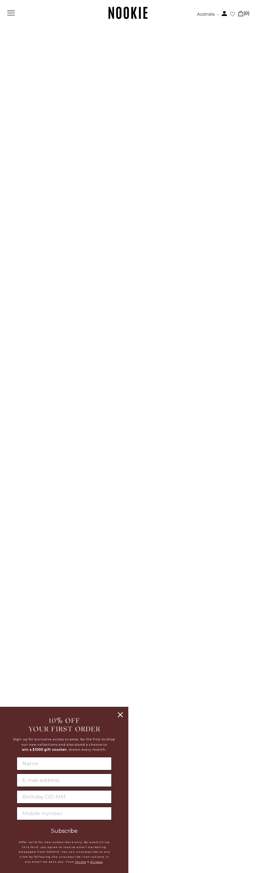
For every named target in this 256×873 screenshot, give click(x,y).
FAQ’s (124, 596)
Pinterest (141, 772)
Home (12, 39)
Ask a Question (236, 596)
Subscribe (64, 831)
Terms (80, 861)
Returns (139, 701)
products (32, 39)
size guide (239, 371)
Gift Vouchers (147, 718)
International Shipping (160, 693)
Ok (238, 839)
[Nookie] (128, 17)
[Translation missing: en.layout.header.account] (224, 13)
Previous (33, 54)
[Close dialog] (120, 714)
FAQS (134, 676)
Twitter (138, 756)
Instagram (142, 764)
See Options (52, 321)
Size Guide (16, 596)
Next (33, 292)
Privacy (96, 861)
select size (128, 450)
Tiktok (136, 780)
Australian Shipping (155, 684)
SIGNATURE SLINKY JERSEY (38, 334)
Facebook (141, 748)
